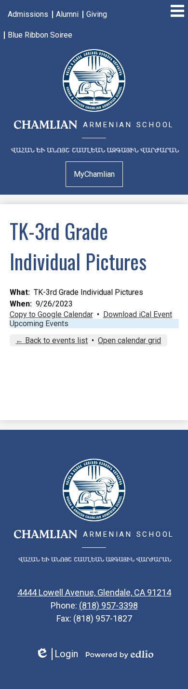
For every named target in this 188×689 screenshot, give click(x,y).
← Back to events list (51, 340)
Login (56, 654)
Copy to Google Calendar (51, 314)
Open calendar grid (129, 340)
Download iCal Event (137, 314)
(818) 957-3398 (108, 605)
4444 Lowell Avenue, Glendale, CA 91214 (94, 592)
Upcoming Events (39, 323)
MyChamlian (94, 174)
